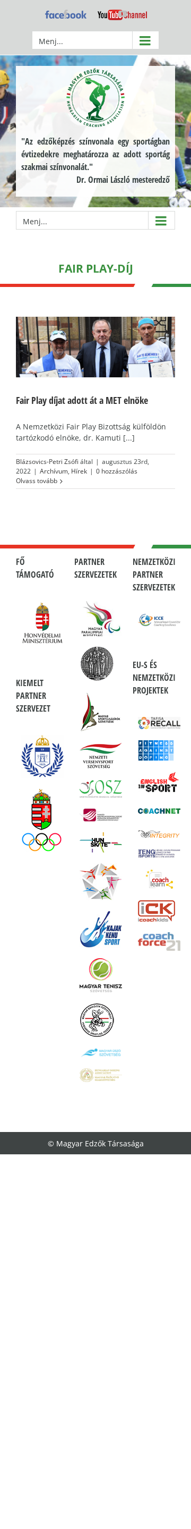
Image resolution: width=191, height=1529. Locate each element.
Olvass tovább (36, 480)
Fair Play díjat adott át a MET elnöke (82, 400)
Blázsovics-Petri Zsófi (47, 461)
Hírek (79, 471)
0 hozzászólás (116, 471)
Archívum (54, 471)
